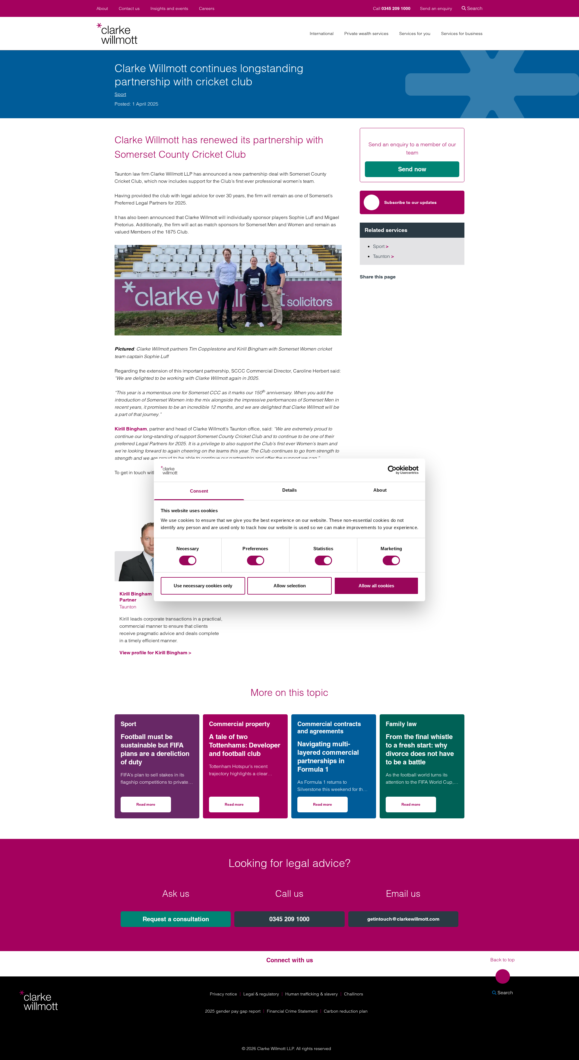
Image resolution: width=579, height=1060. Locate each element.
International (322, 34)
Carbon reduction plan (346, 1011)
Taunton (383, 256)
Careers (206, 9)
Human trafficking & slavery (311, 994)
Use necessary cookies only (203, 585)
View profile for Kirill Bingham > (155, 652)
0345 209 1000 (289, 919)
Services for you (414, 34)
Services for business (461, 34)
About (102, 9)
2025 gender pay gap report (233, 1011)
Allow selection (290, 585)
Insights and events (169, 9)
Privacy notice (223, 994)
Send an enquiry (436, 8)
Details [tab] (289, 490)
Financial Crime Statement (292, 1011)
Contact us (129, 9)
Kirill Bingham (131, 429)
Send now (412, 169)
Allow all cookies (376, 585)
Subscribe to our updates (410, 202)
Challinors (353, 994)
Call (391, 8)
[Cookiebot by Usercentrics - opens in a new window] (392, 469)
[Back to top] (502, 976)
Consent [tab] (199, 491)
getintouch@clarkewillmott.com (403, 919)
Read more (153, 806)
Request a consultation (176, 919)
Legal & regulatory (261, 994)
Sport (120, 94)
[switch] (255, 560)
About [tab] (380, 490)
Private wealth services (366, 34)
